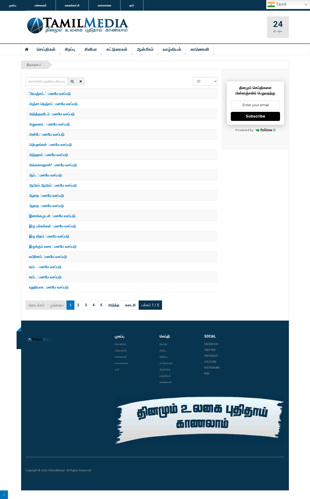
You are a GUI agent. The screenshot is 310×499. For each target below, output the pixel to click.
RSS (206, 373)
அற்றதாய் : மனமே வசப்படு (48, 154)
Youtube (210, 361)
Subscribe (255, 116)
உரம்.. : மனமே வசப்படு (45, 266)
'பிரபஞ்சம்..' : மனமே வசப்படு (50, 93)
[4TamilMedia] (77, 25)
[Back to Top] (4, 494)
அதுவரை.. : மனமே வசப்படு (49, 124)
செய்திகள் (46, 49)
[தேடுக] (72, 81)
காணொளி (200, 49)
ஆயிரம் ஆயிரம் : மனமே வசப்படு (53, 185)
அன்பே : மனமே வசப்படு (46, 134)
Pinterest (211, 355)
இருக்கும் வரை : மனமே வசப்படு (52, 246)
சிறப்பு (70, 49)
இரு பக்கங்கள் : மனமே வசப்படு (52, 225)
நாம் (132, 5)
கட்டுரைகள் (117, 49)
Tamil (280, 4)
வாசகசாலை (104, 5)
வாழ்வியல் (172, 49)
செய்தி (163, 344)
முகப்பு (12, 5)
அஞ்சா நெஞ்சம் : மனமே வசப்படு (53, 103)
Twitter (210, 350)
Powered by (244, 130)
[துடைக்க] (80, 81)
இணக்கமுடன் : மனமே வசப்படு (52, 215)
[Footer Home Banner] (199, 420)
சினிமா (91, 49)
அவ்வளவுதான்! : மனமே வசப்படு (53, 164)
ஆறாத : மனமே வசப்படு (46, 195)
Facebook (211, 344)
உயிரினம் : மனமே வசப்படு (48, 256)
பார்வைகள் (40, 5)
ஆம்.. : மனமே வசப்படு (45, 175)
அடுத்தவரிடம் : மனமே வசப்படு (52, 113)
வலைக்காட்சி (72, 5)
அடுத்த (113, 305)
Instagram (211, 367)
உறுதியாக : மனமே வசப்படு (49, 287)
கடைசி (130, 305)
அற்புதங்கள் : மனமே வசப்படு (50, 144)
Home (26, 49)
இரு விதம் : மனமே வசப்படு (49, 236)
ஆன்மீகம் (145, 49)
